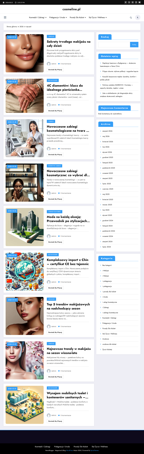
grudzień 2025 (107, 157)
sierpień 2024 (107, 241)
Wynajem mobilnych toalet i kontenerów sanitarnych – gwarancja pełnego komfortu (68, 395)
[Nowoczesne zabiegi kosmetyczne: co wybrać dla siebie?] (25, 182)
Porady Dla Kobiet (77, 17)
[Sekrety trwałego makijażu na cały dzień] (25, 53)
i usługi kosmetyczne (109, 302)
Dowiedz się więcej (55, 70)
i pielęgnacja (107, 281)
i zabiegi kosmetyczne (110, 312)
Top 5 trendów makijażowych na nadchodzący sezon (68, 306)
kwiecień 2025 (107, 199)
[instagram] (136, 2)
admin (53, 64)
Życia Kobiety (107, 349)
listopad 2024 (107, 226)
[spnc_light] (137, 17)
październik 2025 (108, 168)
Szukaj (105, 36)
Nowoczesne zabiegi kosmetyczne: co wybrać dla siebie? (68, 173)
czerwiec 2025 (107, 189)
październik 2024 (108, 231)
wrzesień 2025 (107, 173)
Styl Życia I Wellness (97, 17)
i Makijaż (51, 36)
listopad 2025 (107, 162)
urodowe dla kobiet (109, 344)
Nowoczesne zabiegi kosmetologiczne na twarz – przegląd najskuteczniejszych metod (68, 128)
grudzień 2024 (107, 220)
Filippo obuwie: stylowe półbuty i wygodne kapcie (120, 71)
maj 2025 (105, 194)
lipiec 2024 (106, 247)
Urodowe (51, 299)
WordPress (69, 450)
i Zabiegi (51, 121)
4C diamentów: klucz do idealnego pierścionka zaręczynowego (65, 87)
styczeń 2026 (107, 152)
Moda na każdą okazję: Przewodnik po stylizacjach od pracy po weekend (67, 219)
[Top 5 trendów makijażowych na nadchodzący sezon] (25, 316)
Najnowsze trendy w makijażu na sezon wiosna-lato (69, 351)
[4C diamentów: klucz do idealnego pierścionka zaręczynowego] (25, 95)
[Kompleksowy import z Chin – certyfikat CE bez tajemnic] (25, 271)
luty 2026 (105, 147)
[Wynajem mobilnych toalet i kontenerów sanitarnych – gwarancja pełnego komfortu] (25, 404)
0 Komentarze (66, 64)
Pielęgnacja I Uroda (57, 17)
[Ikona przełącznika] (5, 17)
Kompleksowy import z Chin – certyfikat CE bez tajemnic (68, 262)
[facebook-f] (125, 2)
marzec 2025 (107, 204)
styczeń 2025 (107, 215)
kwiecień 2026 (107, 141)
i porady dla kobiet (54, 212)
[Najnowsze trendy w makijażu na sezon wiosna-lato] (25, 360)
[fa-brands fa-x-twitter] (129, 2)
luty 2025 (105, 210)
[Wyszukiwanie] (131, 17)
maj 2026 (105, 136)
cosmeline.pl (71, 9)
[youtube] (139, 2)
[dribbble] (132, 2)
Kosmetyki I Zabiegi (36, 17)
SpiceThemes (94, 450)
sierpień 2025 (107, 178)
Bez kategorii (52, 80)
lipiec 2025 (106, 183)
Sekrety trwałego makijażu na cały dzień (68, 44)
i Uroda (105, 297)
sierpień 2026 (107, 131)
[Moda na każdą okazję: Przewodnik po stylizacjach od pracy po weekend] (25, 227)
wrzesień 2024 (107, 236)
